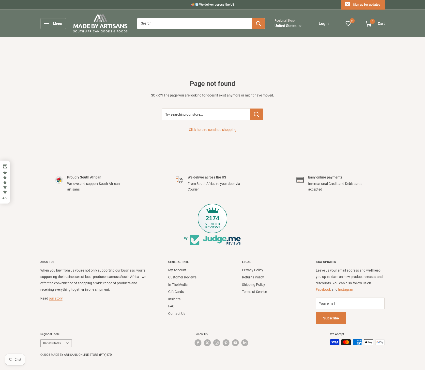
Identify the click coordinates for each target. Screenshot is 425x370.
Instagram (346, 289)
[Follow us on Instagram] (216, 342)
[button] (5, 182)
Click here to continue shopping (212, 130)
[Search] (258, 23)
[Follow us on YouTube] (235, 342)
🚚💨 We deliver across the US (213, 4)
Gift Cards (176, 292)
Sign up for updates (366, 4)
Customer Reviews (182, 277)
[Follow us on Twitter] (207, 342)
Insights (174, 299)
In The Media (178, 285)
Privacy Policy (252, 270)
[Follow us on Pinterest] (226, 342)
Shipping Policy (253, 285)
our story (55, 298)
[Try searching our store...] (256, 114)
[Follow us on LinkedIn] (244, 342)
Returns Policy (253, 277)
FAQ (171, 306)
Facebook (323, 289)
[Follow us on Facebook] (198, 342)
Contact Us (176, 313)
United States (52, 343)
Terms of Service (254, 292)
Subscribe (331, 318)
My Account (177, 270)
